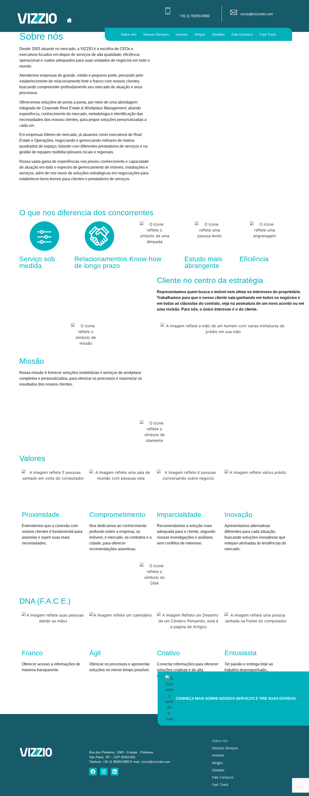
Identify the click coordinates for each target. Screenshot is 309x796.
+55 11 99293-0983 (194, 16)
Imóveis (182, 34)
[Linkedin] (115, 771)
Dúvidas (218, 34)
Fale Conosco (242, 34)
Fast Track (268, 34)
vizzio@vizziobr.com (256, 14)
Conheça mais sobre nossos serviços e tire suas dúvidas (236, 698)
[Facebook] (93, 771)
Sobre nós (128, 34)
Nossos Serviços (156, 34)
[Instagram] (104, 771)
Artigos (200, 34)
